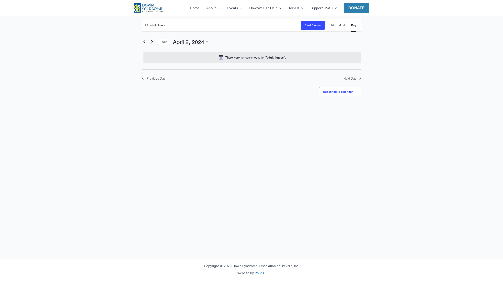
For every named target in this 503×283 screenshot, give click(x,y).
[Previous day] (144, 42)
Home (194, 8)
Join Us (293, 8)
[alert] (252, 57)
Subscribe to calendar (338, 92)
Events (232, 8)
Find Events (313, 25)
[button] (218, 8)
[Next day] (152, 42)
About (211, 8)
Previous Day (156, 78)
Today (163, 41)
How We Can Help (263, 8)
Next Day (349, 78)
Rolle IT (260, 273)
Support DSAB (321, 8)
